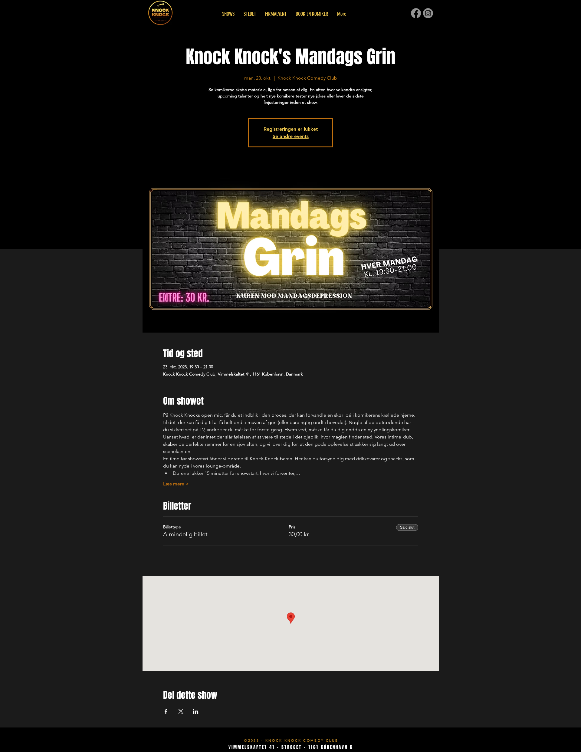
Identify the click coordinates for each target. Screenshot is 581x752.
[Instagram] (428, 13)
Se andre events (291, 136)
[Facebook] (416, 13)
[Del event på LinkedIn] (196, 711)
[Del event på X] (181, 711)
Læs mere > (176, 484)
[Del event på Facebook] (166, 711)
